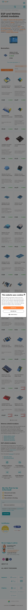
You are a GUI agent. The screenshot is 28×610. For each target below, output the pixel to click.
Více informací (18, 304)
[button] (13, 314)
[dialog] (13, 305)
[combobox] (24, 294)
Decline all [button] (13, 311)
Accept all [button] (13, 307)
